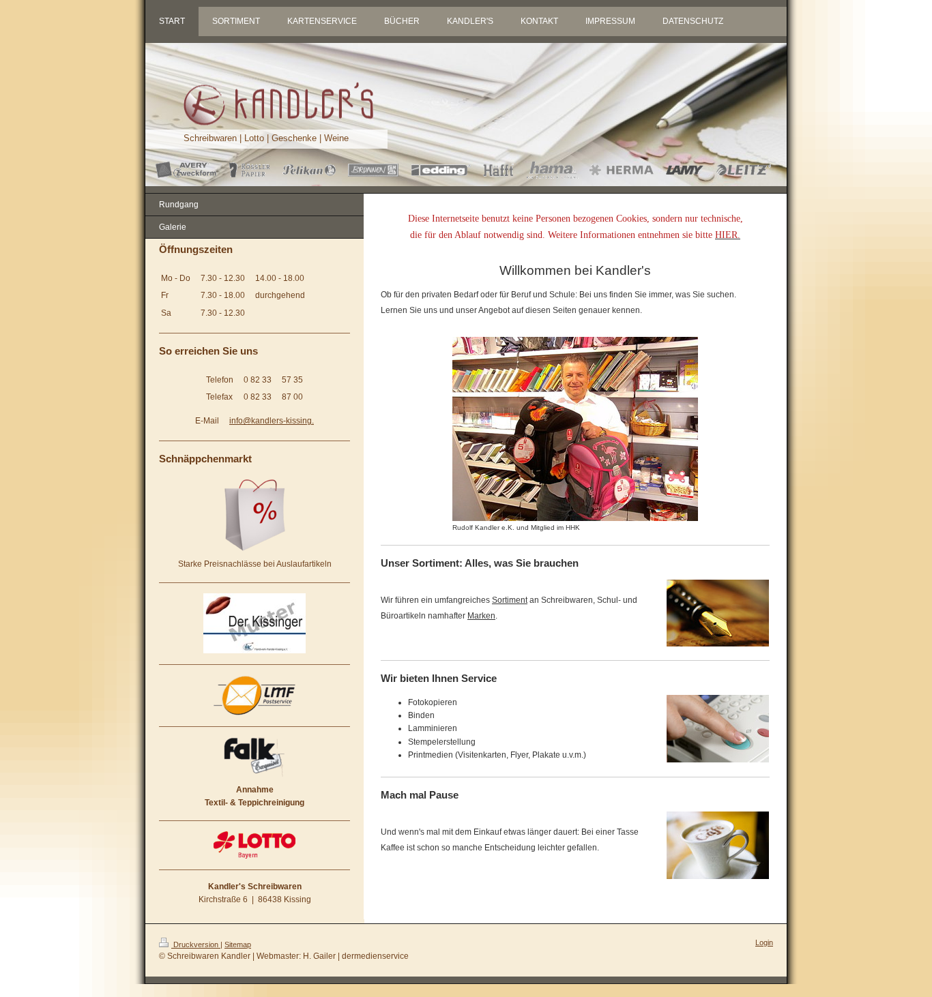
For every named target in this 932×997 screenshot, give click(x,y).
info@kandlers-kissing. (271, 421)
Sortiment (509, 600)
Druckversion (195, 944)
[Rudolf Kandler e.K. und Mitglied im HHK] (575, 429)
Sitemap (237, 944)
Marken (481, 616)
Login (764, 942)
